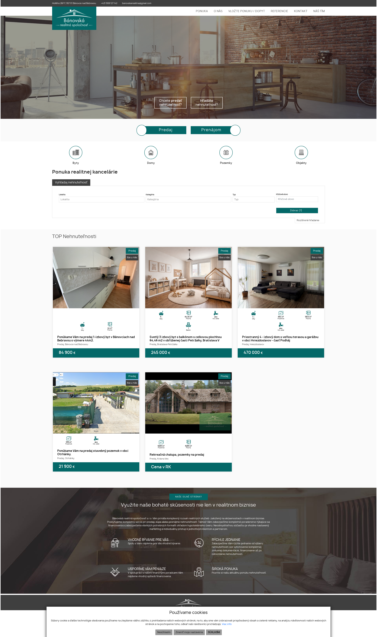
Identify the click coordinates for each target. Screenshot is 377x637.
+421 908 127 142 (109, 3)
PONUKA (202, 11)
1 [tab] (92, 304)
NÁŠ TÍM (319, 11)
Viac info (227, 624)
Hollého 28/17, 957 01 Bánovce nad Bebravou (74, 3)
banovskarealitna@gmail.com (136, 3)
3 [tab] (99, 304)
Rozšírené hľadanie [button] (308, 220)
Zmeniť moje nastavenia (189, 632)
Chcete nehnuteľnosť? (170, 102)
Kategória (150, 195)
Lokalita (62, 195)
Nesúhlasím (164, 632)
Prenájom (211, 130)
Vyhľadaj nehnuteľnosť (71, 182)
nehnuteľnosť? (207, 102)
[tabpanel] (96, 277)
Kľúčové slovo (282, 194)
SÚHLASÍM (214, 632)
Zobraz (296, 210)
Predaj (166, 130)
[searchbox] (101, 199)
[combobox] (101, 199)
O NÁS (218, 11)
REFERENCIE (279, 11)
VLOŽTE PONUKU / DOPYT (246, 11)
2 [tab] (96, 304)
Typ (234, 195)
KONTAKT (300, 11)
